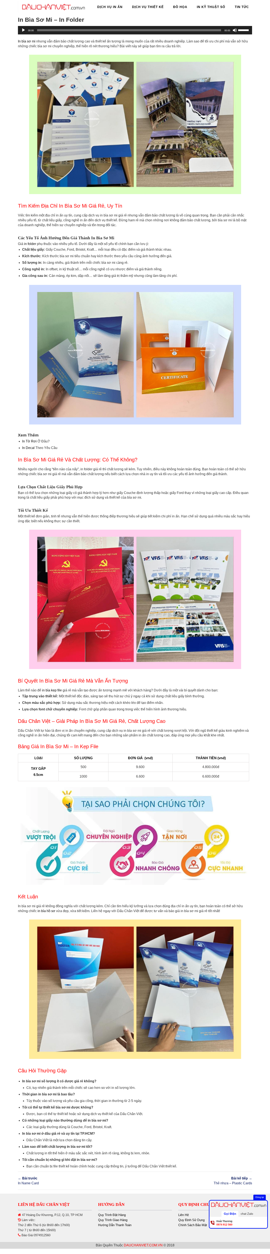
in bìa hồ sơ (46, 911)
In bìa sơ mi (26, 41)
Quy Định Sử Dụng (191, 1220)
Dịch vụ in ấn (110, 7)
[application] (135, 30)
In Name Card (28, 1180)
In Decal (28, 448)
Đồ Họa (180, 7)
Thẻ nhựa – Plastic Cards (233, 1180)
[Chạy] (23, 30)
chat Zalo (247, 1213)
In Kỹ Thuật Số (211, 7)
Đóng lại (259, 1197)
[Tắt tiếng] (235, 30)
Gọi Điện (230, 1213)
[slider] (244, 30)
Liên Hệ (183, 1215)
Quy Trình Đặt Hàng (112, 1215)
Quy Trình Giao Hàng (112, 1220)
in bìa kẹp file (52, 690)
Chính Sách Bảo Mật (192, 1225)
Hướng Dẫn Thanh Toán (114, 1225)
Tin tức (242, 7)
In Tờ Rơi (29, 441)
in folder (30, 244)
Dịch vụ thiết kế (148, 7)
